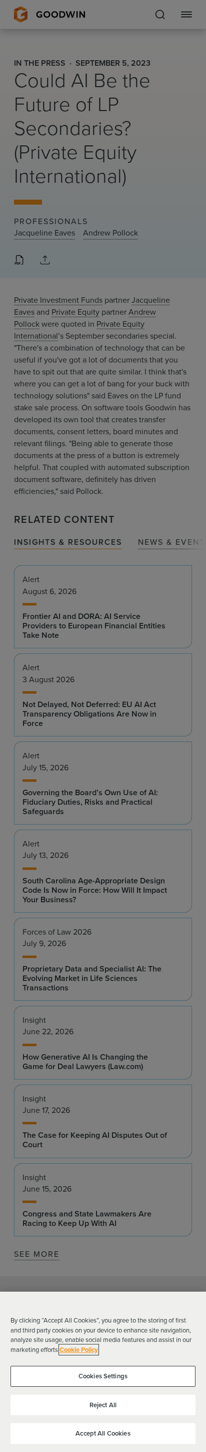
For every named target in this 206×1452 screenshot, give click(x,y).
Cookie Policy (79, 1349)
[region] (103, 1372)
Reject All (103, 1405)
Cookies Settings (103, 1376)
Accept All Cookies (103, 1433)
